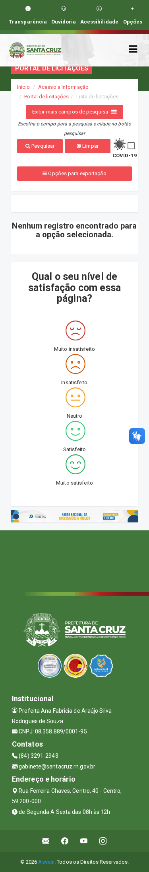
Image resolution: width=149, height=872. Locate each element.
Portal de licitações (46, 97)
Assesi (46, 862)
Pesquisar (42, 146)
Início (23, 87)
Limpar (90, 146)
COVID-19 (124, 155)
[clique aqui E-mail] (46, 841)
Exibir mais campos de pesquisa (70, 112)
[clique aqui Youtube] (84, 841)
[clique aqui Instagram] (103, 841)
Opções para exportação (76, 173)
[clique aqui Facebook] (65, 841)
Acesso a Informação (63, 87)
